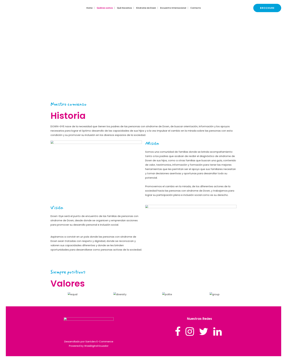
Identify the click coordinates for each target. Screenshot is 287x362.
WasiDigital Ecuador (96, 346)
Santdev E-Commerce (99, 341)
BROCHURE (267, 8)
